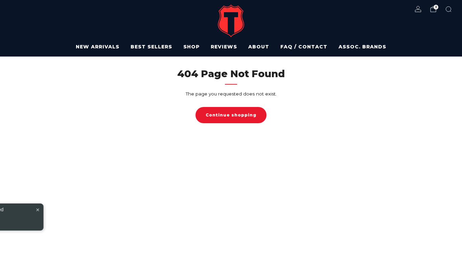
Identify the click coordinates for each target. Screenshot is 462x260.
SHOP (191, 47)
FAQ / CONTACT (303, 47)
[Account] (418, 9)
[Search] (448, 9)
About (258, 47)
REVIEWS (224, 47)
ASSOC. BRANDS (362, 47)
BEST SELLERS (151, 47)
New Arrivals (97, 47)
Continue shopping (231, 114)
